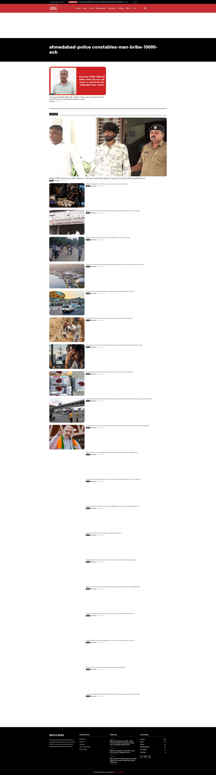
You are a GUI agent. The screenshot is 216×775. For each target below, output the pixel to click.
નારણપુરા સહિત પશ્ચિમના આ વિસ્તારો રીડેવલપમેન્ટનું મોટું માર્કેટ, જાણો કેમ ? (104, 533)
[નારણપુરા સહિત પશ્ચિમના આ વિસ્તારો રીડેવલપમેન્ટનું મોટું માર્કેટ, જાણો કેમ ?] (67, 544)
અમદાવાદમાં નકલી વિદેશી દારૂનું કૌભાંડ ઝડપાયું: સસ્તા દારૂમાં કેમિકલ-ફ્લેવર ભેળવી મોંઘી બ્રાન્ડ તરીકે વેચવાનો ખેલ (113, 479)
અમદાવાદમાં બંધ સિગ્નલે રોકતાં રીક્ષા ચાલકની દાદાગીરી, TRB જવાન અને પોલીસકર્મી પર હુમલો (108, 237)
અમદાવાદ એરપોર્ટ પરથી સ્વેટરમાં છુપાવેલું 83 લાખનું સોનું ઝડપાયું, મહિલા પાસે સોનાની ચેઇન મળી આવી (110, 291)
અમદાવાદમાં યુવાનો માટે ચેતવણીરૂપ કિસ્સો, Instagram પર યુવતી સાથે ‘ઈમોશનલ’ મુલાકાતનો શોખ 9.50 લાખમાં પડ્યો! (114, 345)
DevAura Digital (118, 772)
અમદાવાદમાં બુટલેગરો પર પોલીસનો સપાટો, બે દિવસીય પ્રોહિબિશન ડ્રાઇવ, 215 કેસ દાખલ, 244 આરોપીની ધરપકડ (113, 506)
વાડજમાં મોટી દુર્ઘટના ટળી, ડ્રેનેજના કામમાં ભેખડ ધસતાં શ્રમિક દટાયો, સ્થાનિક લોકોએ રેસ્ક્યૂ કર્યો (109, 318)
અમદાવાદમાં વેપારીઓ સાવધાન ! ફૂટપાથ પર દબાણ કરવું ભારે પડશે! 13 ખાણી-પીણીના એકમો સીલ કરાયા (110, 613)
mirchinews (52, 101)
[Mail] (145, 756)
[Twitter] (149, 756)
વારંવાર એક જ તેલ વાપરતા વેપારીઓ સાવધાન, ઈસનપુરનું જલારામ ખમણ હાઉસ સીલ (105, 667)
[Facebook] (141, 756)
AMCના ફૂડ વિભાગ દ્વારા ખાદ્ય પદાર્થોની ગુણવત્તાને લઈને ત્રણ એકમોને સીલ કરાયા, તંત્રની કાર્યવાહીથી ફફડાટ (112, 452)
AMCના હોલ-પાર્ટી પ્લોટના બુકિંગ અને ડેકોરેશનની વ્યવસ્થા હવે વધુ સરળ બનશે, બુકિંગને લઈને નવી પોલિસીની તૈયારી (113, 586)
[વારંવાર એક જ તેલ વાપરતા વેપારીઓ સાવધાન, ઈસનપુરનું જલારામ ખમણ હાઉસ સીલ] (67, 679)
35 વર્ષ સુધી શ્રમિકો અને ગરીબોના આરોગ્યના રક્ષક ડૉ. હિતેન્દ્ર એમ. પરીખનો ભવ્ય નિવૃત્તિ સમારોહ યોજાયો (111, 560)
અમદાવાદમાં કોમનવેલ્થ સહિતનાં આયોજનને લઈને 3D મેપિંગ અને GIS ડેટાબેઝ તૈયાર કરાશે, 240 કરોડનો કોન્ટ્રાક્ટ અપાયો (115, 264)
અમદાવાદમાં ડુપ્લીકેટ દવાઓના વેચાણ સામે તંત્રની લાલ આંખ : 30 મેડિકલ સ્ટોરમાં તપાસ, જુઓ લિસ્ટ (109, 372)
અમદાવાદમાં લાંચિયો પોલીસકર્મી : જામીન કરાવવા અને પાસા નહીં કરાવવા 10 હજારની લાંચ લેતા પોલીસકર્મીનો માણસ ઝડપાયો (76, 98)
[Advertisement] (108, 25)
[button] (144, 8)
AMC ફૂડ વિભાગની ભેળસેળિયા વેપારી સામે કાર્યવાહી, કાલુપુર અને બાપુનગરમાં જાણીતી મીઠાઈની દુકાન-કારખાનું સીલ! (113, 210)
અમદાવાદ (51, 94)
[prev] (134, 2)
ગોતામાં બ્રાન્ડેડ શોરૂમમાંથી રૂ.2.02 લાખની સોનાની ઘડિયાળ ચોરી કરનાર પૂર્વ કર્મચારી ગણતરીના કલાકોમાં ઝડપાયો (113, 694)
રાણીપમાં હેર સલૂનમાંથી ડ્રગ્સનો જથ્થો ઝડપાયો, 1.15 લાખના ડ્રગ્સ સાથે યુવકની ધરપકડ (107, 184)
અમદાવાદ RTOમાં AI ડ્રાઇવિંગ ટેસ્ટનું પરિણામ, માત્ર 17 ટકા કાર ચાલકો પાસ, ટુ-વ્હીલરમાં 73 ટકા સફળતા (110, 640)
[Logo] (53, 8)
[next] (137, 2)
